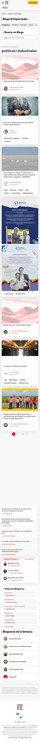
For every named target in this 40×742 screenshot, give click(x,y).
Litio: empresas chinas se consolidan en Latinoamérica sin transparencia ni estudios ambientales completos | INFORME (19, 175)
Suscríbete (33, 3)
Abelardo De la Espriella (11, 138)
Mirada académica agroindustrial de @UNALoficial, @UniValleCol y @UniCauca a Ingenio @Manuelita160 (19, 416)
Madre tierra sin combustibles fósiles (17, 325)
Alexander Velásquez (10, 536)
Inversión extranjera (10, 383)
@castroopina (10, 595)
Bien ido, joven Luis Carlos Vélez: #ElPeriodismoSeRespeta (12, 551)
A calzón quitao (9, 620)
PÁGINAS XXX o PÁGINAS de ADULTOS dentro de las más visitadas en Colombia (17, 510)
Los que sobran (9, 599)
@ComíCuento (10, 609)
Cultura (31, 25)
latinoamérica (16, 193)
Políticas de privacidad (18, 727)
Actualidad (15, 25)
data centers (13, 380)
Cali (5, 380)
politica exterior (20, 294)
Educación (23, 25)
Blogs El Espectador (15, 19)
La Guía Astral (8, 627)
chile (26, 190)
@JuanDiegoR (10, 616)
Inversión (22, 380)
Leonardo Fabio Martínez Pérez (19, 331)
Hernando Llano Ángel (17, 87)
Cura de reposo (13, 570)
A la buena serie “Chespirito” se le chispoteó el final (17, 532)
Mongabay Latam (16, 182)
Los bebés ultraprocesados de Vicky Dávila (16, 541)
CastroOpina (8, 593)
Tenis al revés (8, 613)
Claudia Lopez (8, 294)
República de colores (16, 578)
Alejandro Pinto (8, 513)
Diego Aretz (12, 677)
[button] (37, 25)
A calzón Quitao (10, 622)
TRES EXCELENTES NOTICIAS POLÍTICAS (18, 81)
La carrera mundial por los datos (15, 366)
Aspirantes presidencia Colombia (24, 291)
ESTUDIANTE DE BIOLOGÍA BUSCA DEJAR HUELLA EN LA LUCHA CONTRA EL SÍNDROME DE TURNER (17, 521)
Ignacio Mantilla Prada (16, 654)
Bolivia (21, 190)
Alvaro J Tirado (8, 526)
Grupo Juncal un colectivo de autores (20, 646)
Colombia (25, 138)
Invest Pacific (14, 372)
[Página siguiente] (26, 434)
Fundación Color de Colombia (19, 424)
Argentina (13, 190)
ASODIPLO (7, 291)
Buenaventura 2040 (15, 639)
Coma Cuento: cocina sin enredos (14, 606)
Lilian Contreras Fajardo (16, 669)
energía (6, 193)
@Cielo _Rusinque (11, 602)
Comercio (7, 141)
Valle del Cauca (23, 383)
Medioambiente (28, 193)
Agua (5, 190)
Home (4, 14)
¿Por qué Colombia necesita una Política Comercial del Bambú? (18, 123)
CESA (12, 130)
